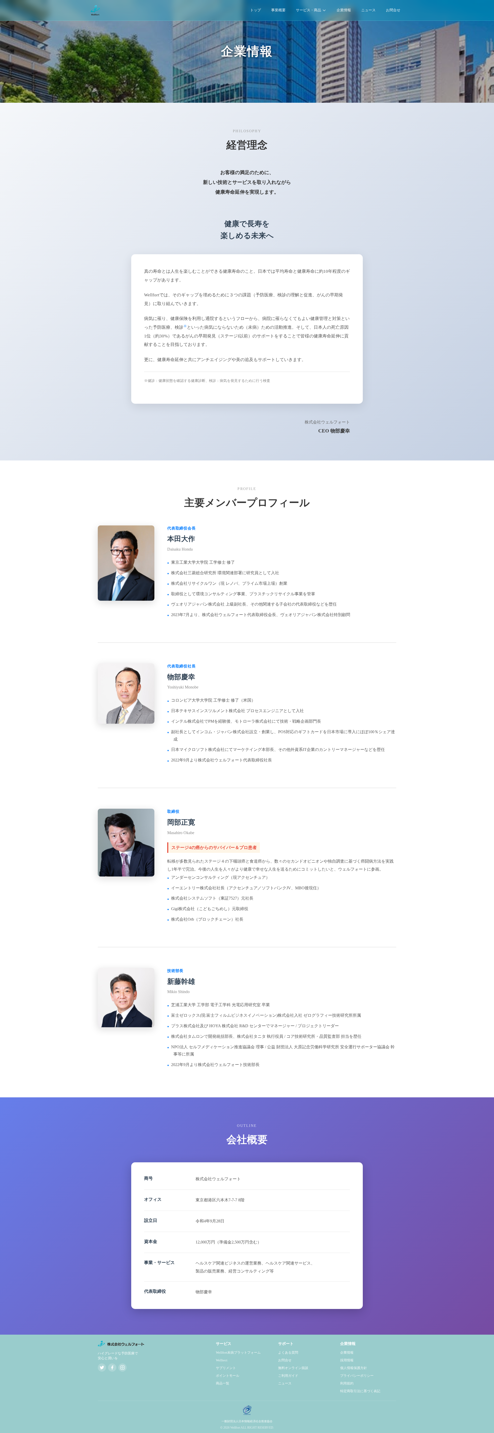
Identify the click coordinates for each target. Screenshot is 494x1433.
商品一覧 (222, 1383)
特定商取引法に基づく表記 (360, 1391)
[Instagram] (122, 1367)
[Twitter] (102, 1367)
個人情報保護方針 (353, 1368)
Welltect (221, 1360)
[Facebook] (112, 1367)
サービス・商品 (308, 10)
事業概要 (278, 10)
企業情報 (344, 10)
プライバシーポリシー (357, 1376)
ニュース (368, 10)
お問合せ (393, 10)
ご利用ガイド (288, 1376)
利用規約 (347, 1383)
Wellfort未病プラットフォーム (238, 1352)
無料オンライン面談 (293, 1368)
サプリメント (226, 1368)
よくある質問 (288, 1352)
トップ (255, 10)
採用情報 (347, 1360)
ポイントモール (227, 1376)
